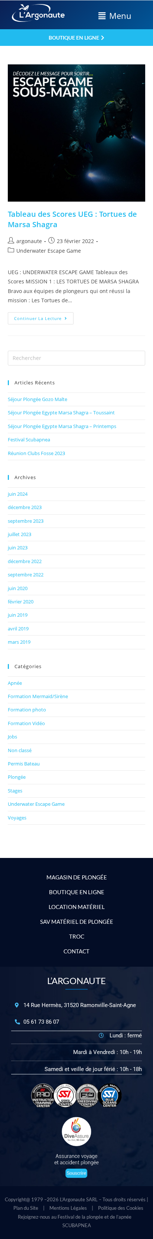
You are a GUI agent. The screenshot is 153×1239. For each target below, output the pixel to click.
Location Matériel (77, 906)
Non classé (20, 750)
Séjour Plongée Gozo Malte (37, 399)
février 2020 (20, 601)
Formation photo (27, 709)
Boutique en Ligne (76, 892)
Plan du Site (25, 1208)
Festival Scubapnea (29, 439)
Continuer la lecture (44, 316)
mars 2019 (19, 642)
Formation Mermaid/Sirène (38, 696)
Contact (76, 951)
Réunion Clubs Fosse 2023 (36, 453)
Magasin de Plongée (76, 877)
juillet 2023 (19, 534)
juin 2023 (17, 547)
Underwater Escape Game (48, 250)
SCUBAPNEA (76, 1225)
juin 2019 (17, 615)
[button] (114, 16)
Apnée (15, 683)
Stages (15, 790)
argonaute (29, 241)
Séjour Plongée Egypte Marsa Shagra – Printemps (62, 426)
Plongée (17, 777)
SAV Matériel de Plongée (76, 921)
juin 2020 (17, 588)
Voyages (17, 817)
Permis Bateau (24, 763)
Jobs (12, 736)
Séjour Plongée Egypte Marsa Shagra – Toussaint (61, 412)
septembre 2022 (25, 574)
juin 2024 (17, 494)
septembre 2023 (25, 521)
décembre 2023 (25, 507)
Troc (76, 936)
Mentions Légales (68, 1208)
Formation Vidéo (26, 723)
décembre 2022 (25, 561)
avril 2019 (18, 628)
